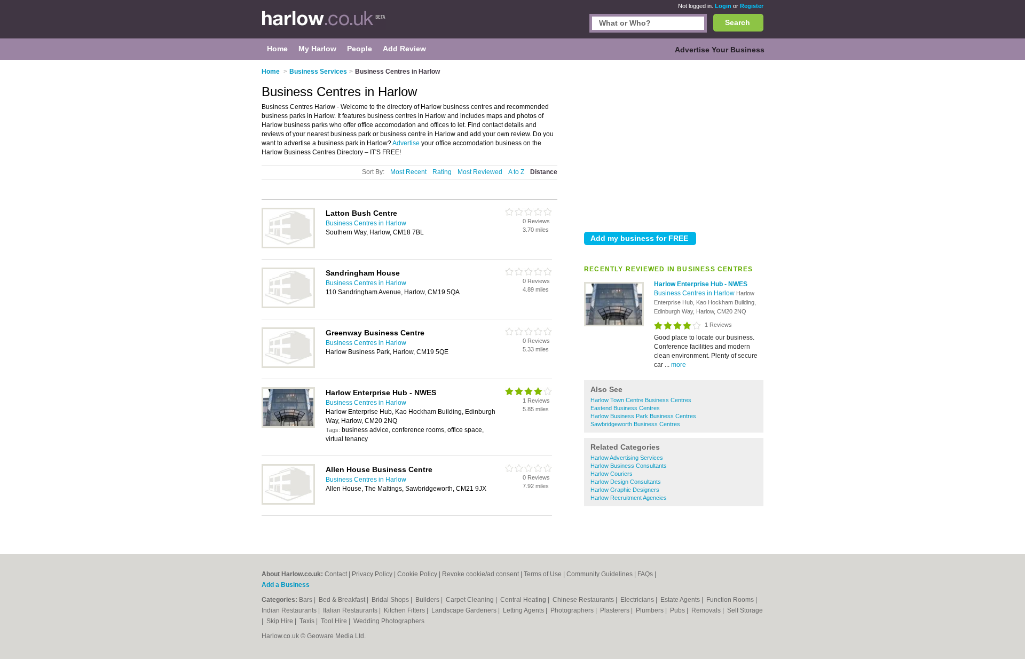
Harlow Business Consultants (628, 465)
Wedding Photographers (388, 621)
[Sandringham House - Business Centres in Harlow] (288, 306)
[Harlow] (324, 24)
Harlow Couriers (611, 473)
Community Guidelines (599, 574)
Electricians (638, 599)
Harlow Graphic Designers (624, 490)
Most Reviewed (480, 172)
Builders (428, 599)
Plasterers (615, 610)
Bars (306, 599)
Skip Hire (280, 621)
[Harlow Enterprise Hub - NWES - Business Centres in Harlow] (614, 324)
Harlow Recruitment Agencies (628, 498)
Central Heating (524, 599)
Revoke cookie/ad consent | (483, 574)
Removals (706, 610)
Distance (543, 172)
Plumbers (650, 610)
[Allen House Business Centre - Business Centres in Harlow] (288, 502)
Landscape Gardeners (464, 610)
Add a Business (286, 585)
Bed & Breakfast (343, 599)
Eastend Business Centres (625, 408)
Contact (336, 574)
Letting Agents (524, 610)
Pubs (678, 610)
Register (751, 6)
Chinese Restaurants (584, 599)
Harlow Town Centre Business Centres (640, 400)
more (678, 364)
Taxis (307, 621)
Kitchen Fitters (405, 610)
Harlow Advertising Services (626, 457)
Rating (442, 172)
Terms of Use (543, 574)
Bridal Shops (391, 599)
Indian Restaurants (290, 610)
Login (723, 6)
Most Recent (408, 172)
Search (737, 22)
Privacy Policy (372, 574)
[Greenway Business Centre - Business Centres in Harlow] (288, 366)
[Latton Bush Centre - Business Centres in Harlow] (288, 246)
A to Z (516, 172)
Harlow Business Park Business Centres (643, 416)
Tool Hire (335, 621)
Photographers (572, 610)
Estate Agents (680, 599)
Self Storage (745, 610)
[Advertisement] (673, 143)
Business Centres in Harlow (695, 293)
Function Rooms (730, 599)
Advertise (406, 143)
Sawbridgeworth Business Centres (635, 424)
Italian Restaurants (351, 610)
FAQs (645, 574)
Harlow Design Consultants (625, 481)
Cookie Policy (417, 574)
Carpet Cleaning (470, 599)
